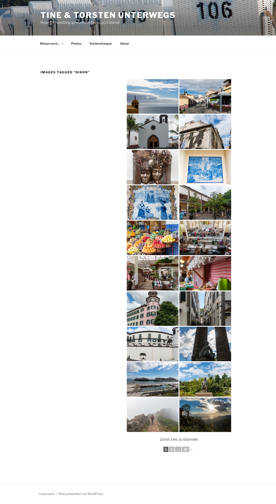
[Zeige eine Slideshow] (179, 439)
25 (185, 449)
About (124, 43)
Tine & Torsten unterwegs (108, 15)
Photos (76, 43)
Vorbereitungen (100, 43)
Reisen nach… (50, 43)
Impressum (47, 494)
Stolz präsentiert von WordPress (80, 494)
